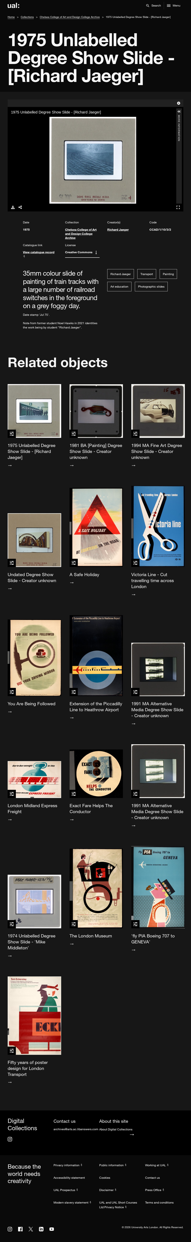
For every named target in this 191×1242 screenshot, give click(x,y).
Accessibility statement (69, 1177)
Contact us (152, 1177)
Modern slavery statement (71, 1202)
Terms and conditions (159, 1202)
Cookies (104, 1177)
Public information (111, 1165)
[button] (153, 5)
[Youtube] (51, 1229)
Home (11, 16)
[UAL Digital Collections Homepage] (13, 5)
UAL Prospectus (64, 1190)
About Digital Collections (115, 1129)
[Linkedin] (41, 1229)
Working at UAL (155, 1165)
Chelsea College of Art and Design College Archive (70, 16)
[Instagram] (10, 1139)
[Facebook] (20, 1229)
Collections (27, 16)
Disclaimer (106, 1190)
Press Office (153, 1190)
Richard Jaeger (118, 229)
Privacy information (66, 1165)
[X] (31, 1229)
